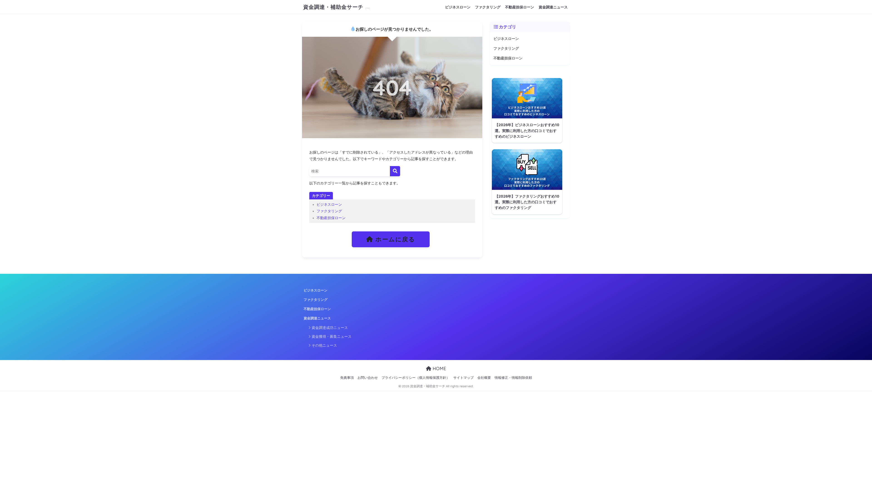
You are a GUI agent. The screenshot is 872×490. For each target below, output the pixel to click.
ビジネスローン (458, 7)
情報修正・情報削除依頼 (513, 378)
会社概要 (484, 378)
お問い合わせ (367, 378)
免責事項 (347, 378)
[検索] (395, 171)
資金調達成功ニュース (330, 327)
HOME (438, 368)
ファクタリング (487, 7)
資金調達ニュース (553, 7)
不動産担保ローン (519, 7)
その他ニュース (324, 345)
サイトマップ (463, 378)
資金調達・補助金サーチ (334, 7)
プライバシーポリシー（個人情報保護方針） (416, 378)
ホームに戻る (394, 239)
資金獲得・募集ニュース (332, 336)
